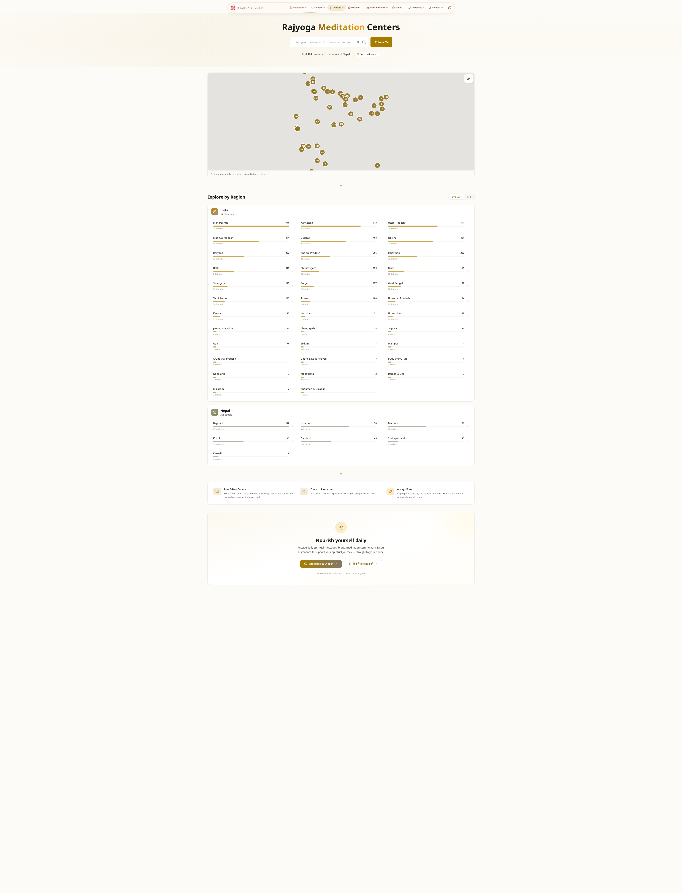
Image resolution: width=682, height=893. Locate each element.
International (367, 54)
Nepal (346, 54)
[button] (317, 122)
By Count (456, 196)
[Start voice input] (358, 42)
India (334, 54)
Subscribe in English (321, 563)
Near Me (383, 42)
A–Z (469, 196)
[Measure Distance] (469, 78)
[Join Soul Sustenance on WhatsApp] (450, 7)
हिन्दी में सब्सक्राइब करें (363, 563)
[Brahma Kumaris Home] (246, 7)
